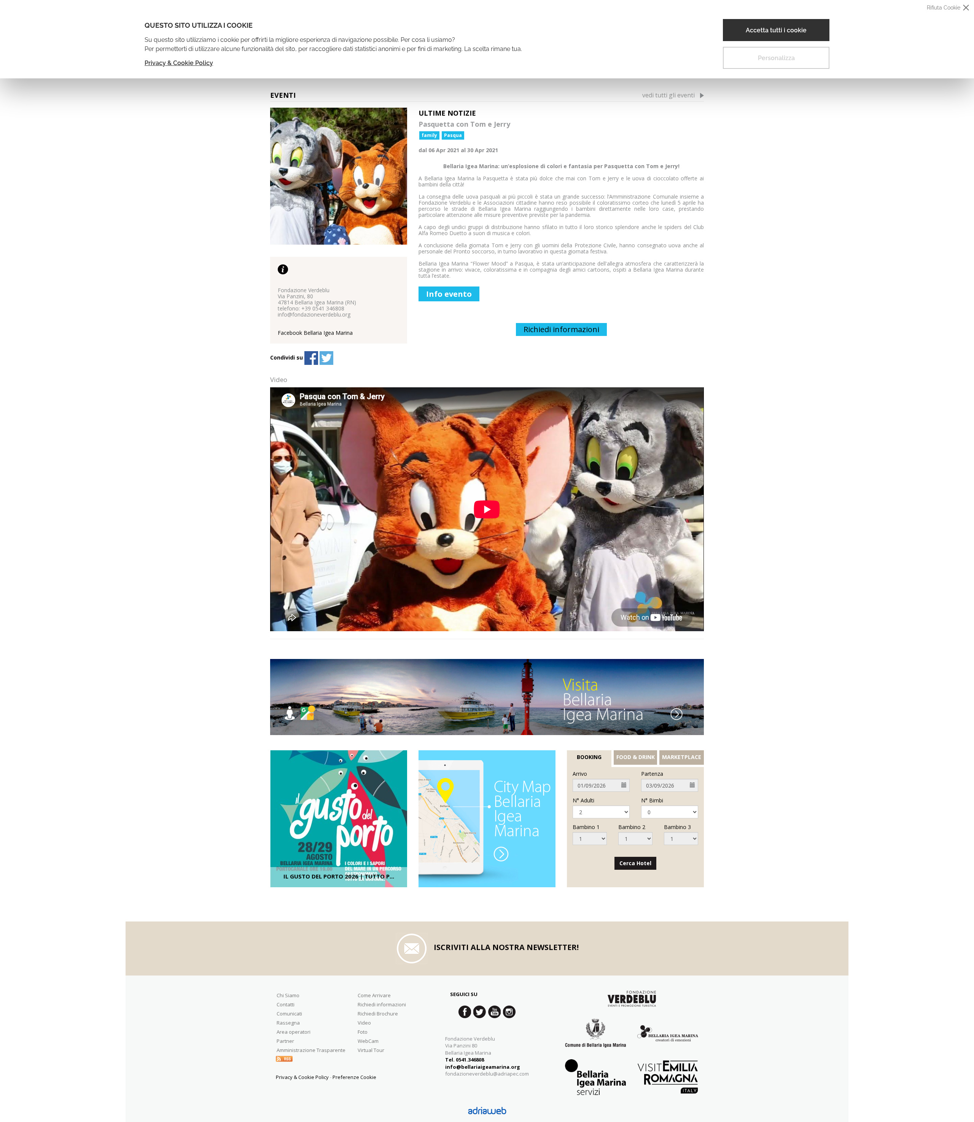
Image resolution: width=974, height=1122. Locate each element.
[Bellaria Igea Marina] (487, 697)
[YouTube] (494, 1012)
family (429, 135)
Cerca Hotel (635, 863)
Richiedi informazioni (561, 329)
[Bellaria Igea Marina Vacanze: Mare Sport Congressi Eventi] (668, 1039)
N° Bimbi (652, 800)
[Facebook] (311, 358)
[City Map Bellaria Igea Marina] (487, 818)
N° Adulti (583, 800)
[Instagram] (509, 1012)
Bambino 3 (677, 827)
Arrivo (580, 774)
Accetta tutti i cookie (776, 30)
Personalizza (776, 58)
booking (589, 757)
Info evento (449, 294)
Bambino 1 (586, 827)
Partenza (652, 774)
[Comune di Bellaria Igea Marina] (595, 1039)
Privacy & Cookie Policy (179, 63)
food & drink (635, 757)
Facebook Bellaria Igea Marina (315, 332)
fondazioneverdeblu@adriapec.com (487, 1073)
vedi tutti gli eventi (668, 95)
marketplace (681, 757)
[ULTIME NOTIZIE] (338, 176)
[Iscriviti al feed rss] (284, 1058)
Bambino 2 (631, 827)
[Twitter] (326, 358)
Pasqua (453, 135)
